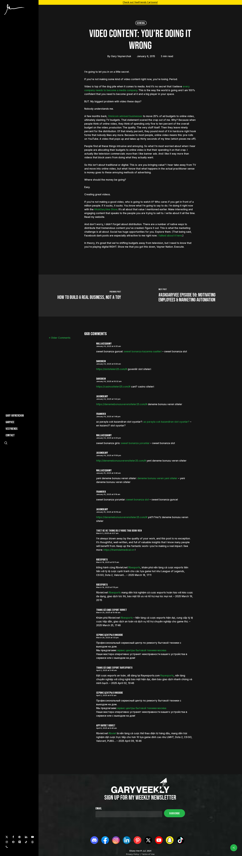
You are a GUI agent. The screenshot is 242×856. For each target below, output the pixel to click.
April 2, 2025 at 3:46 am (106, 670)
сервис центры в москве (109, 635)
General (141, 23)
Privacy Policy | (133, 854)
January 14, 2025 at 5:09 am (108, 364)
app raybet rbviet (105, 725)
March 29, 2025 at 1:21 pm (107, 637)
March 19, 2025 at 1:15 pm (107, 587)
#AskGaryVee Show (105, 209)
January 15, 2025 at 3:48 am (108, 473)
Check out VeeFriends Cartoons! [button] (140, 2)
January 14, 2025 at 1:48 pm (108, 416)
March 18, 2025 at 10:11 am (107, 562)
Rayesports (167, 675)
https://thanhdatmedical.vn (118, 549)
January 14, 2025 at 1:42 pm (108, 399)
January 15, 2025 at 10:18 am (108, 512)
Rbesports (134, 567)
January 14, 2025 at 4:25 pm (108, 438)
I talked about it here (170, 235)
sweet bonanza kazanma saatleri (143, 351)
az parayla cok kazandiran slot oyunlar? (166, 421)
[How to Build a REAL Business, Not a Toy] (89, 296)
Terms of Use (147, 854)
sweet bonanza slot (137, 499)
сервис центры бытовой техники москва (141, 650)
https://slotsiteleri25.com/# (111, 369)
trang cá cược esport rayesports (114, 667)
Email (99, 808)
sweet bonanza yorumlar (135, 443)
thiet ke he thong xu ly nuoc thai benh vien (119, 530)
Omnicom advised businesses (125, 116)
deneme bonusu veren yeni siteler (157, 478)
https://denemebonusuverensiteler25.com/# (121, 404)
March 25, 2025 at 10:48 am (108, 612)
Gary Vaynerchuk (121, 56)
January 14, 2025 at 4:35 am (108, 346)
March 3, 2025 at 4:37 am (107, 533)
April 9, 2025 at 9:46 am (106, 728)
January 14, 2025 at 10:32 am (109, 381)
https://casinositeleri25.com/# (113, 386)
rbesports (102, 559)
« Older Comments (59, 337)
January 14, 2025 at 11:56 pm (108, 455)
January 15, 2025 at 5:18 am (108, 494)
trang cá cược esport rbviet (111, 609)
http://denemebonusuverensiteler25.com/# (121, 460)
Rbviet (112, 733)
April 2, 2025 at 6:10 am (106, 695)
